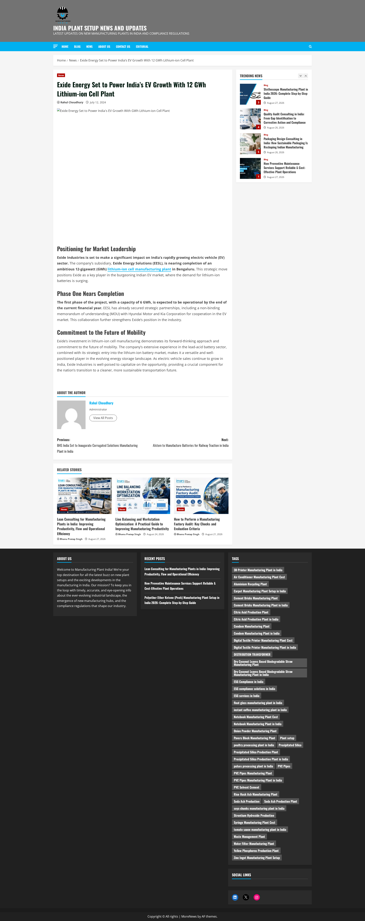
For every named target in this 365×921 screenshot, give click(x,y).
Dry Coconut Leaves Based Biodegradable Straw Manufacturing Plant (263, 663)
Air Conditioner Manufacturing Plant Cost (259, 577)
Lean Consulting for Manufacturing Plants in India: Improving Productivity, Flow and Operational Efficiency (81, 526)
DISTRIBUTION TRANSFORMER (252, 654)
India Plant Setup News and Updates (100, 28)
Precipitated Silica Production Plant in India (261, 759)
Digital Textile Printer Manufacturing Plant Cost (263, 640)
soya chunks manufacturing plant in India (259, 808)
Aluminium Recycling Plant (250, 584)
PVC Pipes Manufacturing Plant (253, 773)
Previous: (97, 445)
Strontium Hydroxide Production (254, 815)
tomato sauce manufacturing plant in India (260, 829)
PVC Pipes (284, 766)
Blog (77, 46)
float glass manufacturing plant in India (258, 702)
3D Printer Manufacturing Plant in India (258, 570)
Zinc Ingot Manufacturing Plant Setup (257, 857)
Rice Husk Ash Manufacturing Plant (255, 794)
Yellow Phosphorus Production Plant (256, 850)
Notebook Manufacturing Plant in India (257, 724)
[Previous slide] (300, 75)
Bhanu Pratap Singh (71, 539)
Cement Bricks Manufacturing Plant (256, 598)
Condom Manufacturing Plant (252, 626)
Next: (191, 442)
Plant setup (287, 738)
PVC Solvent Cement (246, 787)
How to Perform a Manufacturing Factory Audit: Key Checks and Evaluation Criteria (197, 524)
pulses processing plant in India (253, 766)
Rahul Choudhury (71, 102)
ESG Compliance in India (248, 681)
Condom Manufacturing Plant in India (256, 633)
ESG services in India (246, 695)
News (89, 46)
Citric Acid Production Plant (251, 612)
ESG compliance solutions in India (254, 688)
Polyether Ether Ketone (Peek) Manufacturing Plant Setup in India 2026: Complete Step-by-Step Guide (250, 168)
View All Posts (103, 418)
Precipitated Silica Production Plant (256, 752)
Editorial (142, 46)
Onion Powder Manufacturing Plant (255, 731)
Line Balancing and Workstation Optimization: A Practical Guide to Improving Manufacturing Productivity (142, 524)
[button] (55, 46)
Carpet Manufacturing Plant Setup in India (260, 591)
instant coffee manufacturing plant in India (260, 709)
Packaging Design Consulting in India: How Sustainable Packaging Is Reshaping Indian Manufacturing (250, 118)
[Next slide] (305, 75)
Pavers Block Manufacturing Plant (254, 738)
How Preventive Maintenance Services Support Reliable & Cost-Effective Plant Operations (250, 143)
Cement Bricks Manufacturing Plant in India (261, 605)
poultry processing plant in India (254, 745)
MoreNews (189, 916)
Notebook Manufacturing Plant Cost (256, 717)
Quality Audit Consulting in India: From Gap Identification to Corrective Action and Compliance (250, 94)
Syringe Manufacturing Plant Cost (254, 822)
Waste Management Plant (249, 836)
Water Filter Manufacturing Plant (254, 843)
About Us (104, 46)
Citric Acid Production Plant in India (256, 619)
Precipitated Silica (290, 745)
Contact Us (123, 46)
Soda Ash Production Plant (280, 801)
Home (65, 46)
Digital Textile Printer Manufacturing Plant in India (265, 647)
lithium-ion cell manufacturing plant (139, 269)
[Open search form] (310, 46)
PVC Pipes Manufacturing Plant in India (258, 780)
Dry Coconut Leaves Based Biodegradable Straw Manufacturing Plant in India (263, 673)
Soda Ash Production (246, 801)
